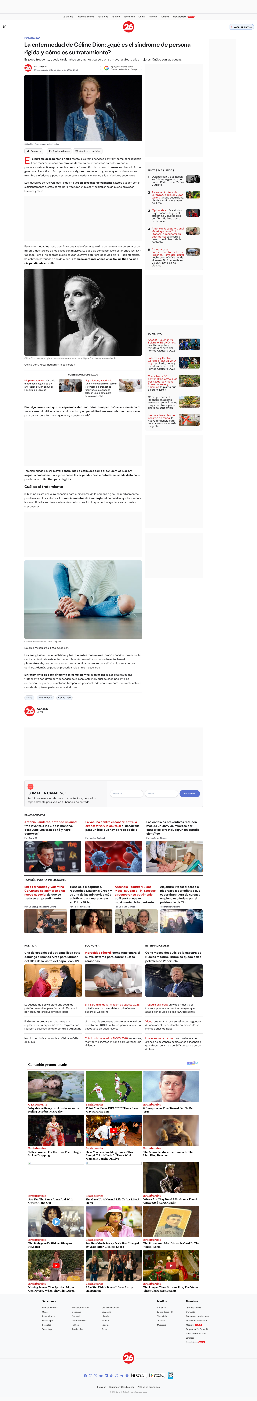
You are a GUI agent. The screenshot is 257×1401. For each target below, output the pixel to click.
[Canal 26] (128, 1358)
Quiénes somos (193, 1307)
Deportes (76, 1312)
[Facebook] (85, 1375)
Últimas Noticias (50, 1307)
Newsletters (195, 1342)
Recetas (105, 1325)
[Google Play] (157, 1376)
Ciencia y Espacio (110, 1307)
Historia (105, 1316)
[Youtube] (100, 1375)
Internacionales (157, 945)
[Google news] (127, 1375)
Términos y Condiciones (121, 1387)
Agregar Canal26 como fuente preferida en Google (124, 68)
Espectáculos (32, 38)
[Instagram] (90, 1375)
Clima (45, 1312)
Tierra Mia (162, 1316)
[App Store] (139, 1376)
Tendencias (77, 1329)
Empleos (190, 1337)
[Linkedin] (106, 1375)
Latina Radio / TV (165, 1312)
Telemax (161, 1320)
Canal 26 (42, 66)
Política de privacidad (196, 1320)
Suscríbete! (190, 793)
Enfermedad (45, 697)
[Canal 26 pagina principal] (128, 31)
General (76, 1316)
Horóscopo (47, 1320)
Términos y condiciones (197, 1316)
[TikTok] (111, 1375)
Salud (29, 697)
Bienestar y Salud (80, 1307)
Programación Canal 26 (197, 1329)
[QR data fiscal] (170, 1377)
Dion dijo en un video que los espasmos (50, 407)
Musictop (161, 1325)
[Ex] (95, 1375)
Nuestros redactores (196, 1333)
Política (30, 945)
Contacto (190, 1312)
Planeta (105, 1320)
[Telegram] (121, 1375)
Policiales (46, 1325)
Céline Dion (64, 697)
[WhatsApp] (116, 1375)
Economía (92, 945)
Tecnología (47, 1329)
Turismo (105, 1329)
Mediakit (193, 1325)
